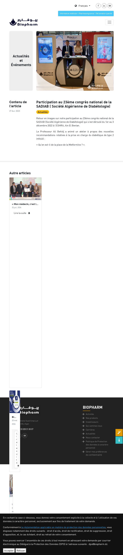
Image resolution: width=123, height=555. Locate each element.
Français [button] (83, 5)
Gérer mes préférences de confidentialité (96, 453)
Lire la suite (20, 212)
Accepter (9, 550)
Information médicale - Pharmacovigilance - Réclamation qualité (86, 13)
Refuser (21, 550)
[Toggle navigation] (109, 22)
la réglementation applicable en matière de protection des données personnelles (63, 527)
